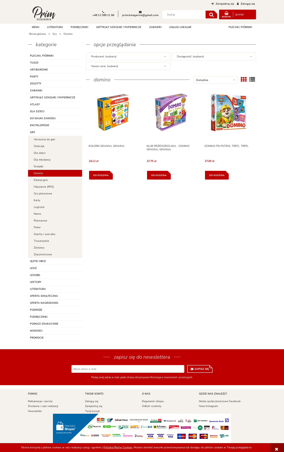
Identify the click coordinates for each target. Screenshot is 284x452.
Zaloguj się (91, 401)
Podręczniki (39, 317)
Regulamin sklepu (153, 401)
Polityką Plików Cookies (118, 447)
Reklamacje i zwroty (40, 401)
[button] (113, 117)
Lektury (35, 282)
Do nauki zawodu (43, 118)
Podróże (36, 310)
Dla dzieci (37, 111)
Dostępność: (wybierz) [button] (190, 56)
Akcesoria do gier (44, 139)
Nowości (36, 331)
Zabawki (36, 90)
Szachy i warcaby (44, 234)
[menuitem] (35, 27)
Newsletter (35, 411)
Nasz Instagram (208, 406)
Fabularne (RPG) (44, 187)
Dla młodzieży (42, 160)
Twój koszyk (92, 411)
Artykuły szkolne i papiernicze (52, 97)
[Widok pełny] (252, 79)
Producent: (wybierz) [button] (103, 56)
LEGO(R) (35, 275)
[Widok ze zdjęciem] (244, 79)
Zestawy (39, 247)
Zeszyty (35, 83)
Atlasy (35, 104)
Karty (37, 200)
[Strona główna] (44, 13)
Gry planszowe (43, 193)
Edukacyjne (41, 180)
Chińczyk (39, 146)
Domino (38, 173)
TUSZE (34, 63)
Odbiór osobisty (151, 406)
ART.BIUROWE (39, 70)
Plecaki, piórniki (42, 56)
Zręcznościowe (43, 254)
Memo (37, 214)
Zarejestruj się (93, 406)
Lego (33, 268)
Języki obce (38, 261)
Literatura (38, 289)
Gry (32, 132)
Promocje (37, 338)
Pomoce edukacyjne (44, 324)
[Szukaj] (211, 14)
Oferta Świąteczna (44, 296)
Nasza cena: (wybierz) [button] (104, 66)
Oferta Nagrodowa (44, 303)
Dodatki (38, 166)
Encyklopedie (39, 125)
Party (34, 76)
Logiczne (39, 207)
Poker (37, 227)
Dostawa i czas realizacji (43, 406)
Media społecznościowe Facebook (220, 401)
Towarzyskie (41, 241)
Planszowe (40, 220)
